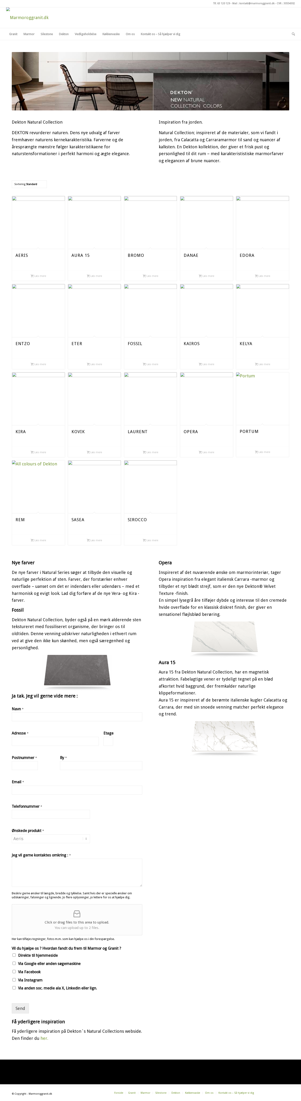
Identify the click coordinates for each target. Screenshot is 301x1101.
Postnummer (24, 757)
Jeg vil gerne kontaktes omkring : (41, 855)
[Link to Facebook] (270, 17)
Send (20, 1008)
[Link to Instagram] (277, 17)
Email (18, 782)
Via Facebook (29, 972)
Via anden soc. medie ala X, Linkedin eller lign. (57, 988)
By (63, 757)
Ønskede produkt (28, 830)
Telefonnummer (27, 806)
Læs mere (40, 276)
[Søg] (292, 34)
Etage (108, 733)
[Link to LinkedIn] (291, 17)
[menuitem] (13, 34)
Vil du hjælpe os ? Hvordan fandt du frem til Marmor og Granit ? (66, 948)
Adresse (20, 733)
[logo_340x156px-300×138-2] (27, 17)
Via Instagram (30, 980)
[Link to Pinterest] (284, 17)
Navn (18, 709)
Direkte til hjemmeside (38, 955)
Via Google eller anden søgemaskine (49, 963)
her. (44, 1038)
